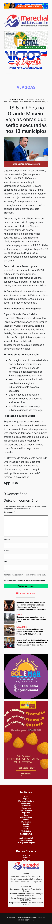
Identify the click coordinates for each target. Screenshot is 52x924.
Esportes (26, 813)
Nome (7, 539)
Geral (26, 815)
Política (26, 826)
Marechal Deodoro (26, 801)
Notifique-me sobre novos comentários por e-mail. (25, 575)
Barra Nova (26, 806)
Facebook (26, 855)
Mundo (26, 819)
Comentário (9, 512)
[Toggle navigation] (9, 75)
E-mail (7, 550)
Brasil (26, 796)
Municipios (26, 822)
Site (5, 561)
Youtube (26, 858)
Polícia (26, 824)
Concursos (26, 808)
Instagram (26, 860)
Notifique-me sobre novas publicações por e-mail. (24, 580)
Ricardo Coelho (26, 840)
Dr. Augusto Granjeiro (26, 843)
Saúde (26, 829)
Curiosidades (26, 810)
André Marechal (26, 838)
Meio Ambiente (26, 817)
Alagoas (26, 799)
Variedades (26, 831)
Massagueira (26, 803)
